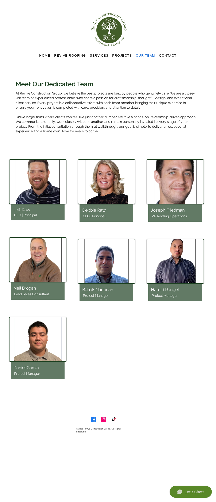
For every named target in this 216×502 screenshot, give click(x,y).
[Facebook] (93, 419)
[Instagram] (103, 419)
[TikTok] (113, 419)
